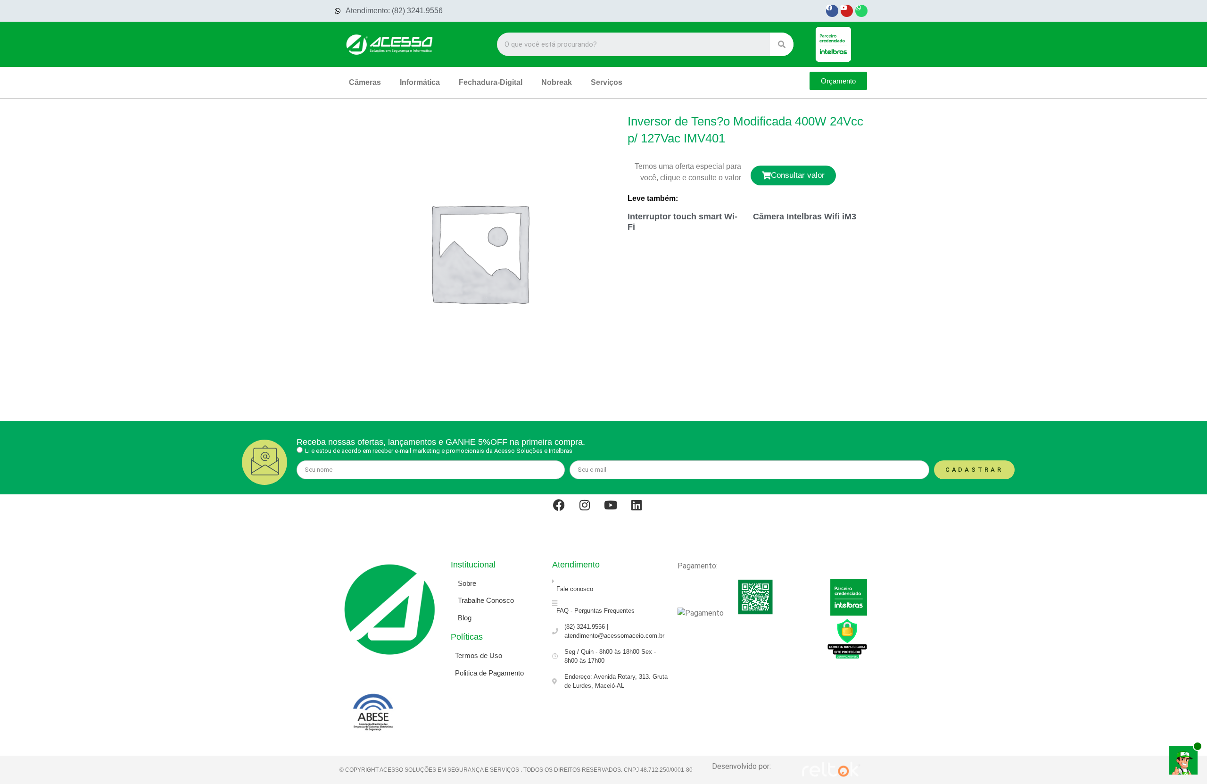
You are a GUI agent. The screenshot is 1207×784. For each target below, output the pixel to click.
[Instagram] (591, 511)
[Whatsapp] (861, 11)
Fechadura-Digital (490, 82)
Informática (420, 82)
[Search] (782, 44)
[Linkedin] (642, 511)
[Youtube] (847, 11)
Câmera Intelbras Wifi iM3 (804, 216)
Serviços (606, 82)
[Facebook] (832, 11)
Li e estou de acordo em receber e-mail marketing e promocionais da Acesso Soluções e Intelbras (438, 450)
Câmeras (365, 82)
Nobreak (556, 82)
